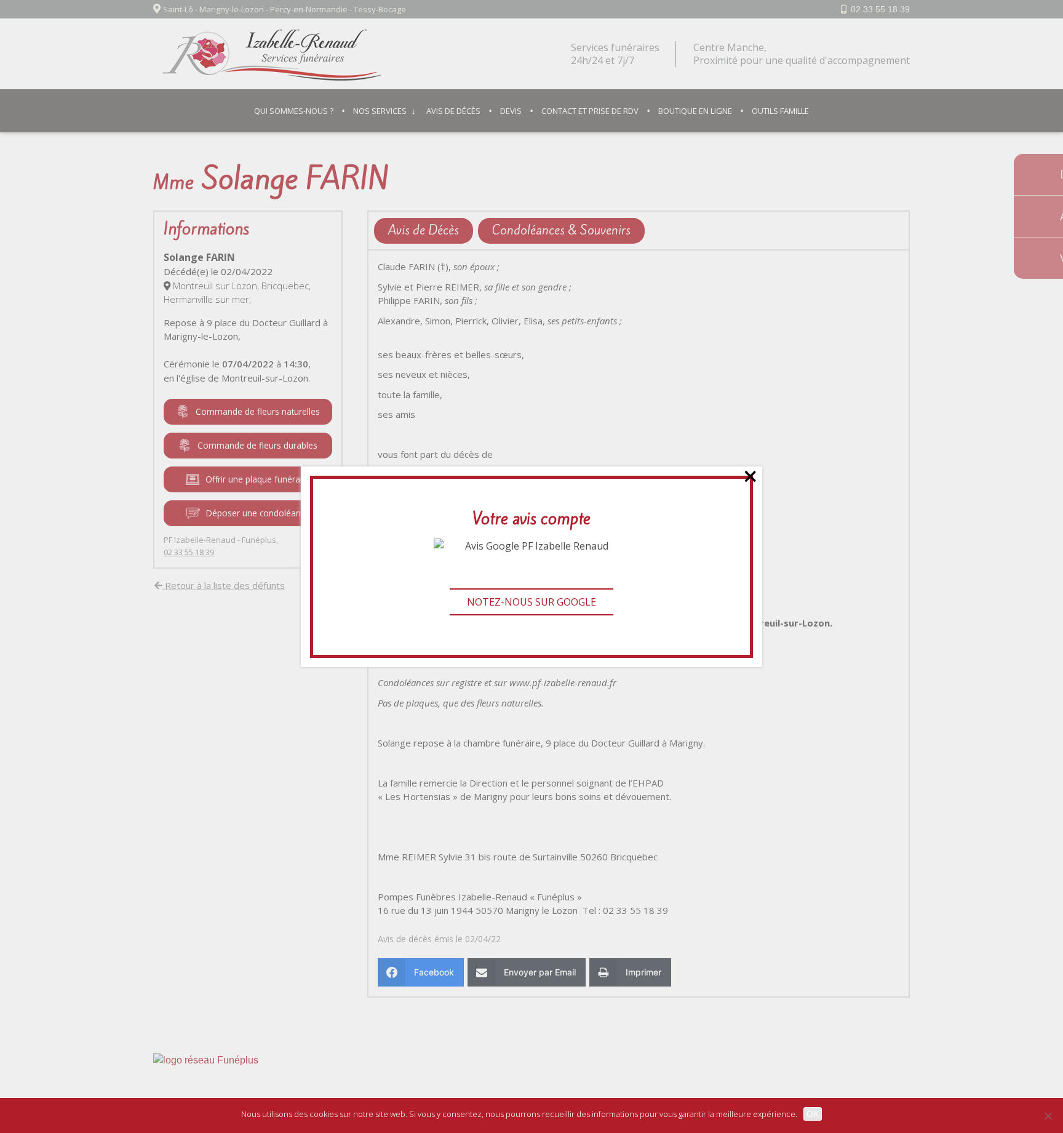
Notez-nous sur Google (531, 602)
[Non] (1047, 1116)
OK (812, 1113)
